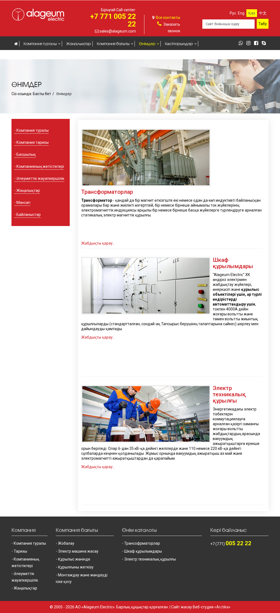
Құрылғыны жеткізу (76, 567)
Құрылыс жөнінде (74, 559)
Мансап (22, 55)
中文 (263, 13)
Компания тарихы (32, 142)
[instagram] (249, 43)
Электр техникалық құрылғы (229, 394)
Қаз (251, 13)
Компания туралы (40, 43)
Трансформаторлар (107, 192)
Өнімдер (147, 43)
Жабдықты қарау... (98, 243)
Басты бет (42, 94)
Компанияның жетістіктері (40, 166)
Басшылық (26, 154)
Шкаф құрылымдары (233, 263)
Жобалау (66, 543)
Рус (233, 13)
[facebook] (257, 43)
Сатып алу (49, 55)
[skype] (265, 43)
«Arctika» (222, 607)
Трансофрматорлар (142, 543)
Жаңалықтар (78, 43)
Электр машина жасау (78, 551)
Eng (241, 13)
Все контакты (168, 17)
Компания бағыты (113, 43)
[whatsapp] (242, 43)
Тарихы (20, 551)
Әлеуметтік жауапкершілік (40, 178)
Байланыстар (78, 55)
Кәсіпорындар (179, 43)
